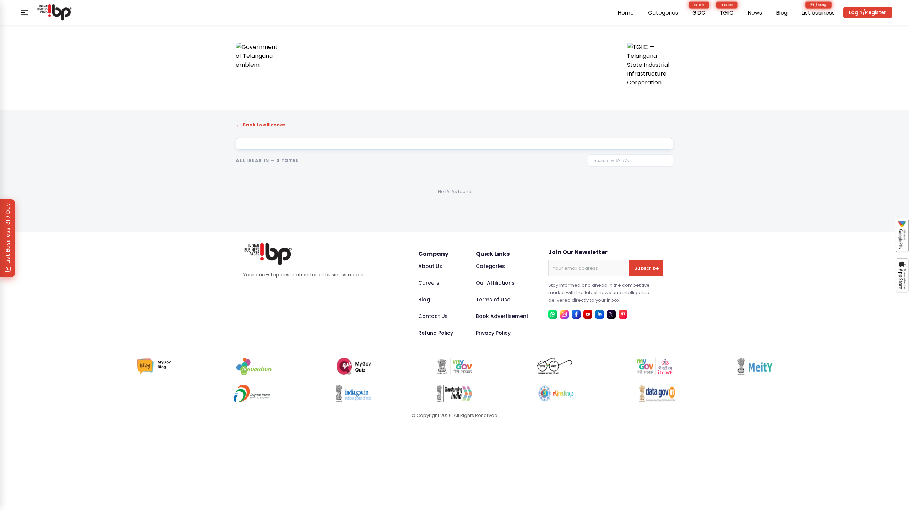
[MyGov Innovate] (254, 366)
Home (626, 12)
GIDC (699, 12)
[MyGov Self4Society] (655, 366)
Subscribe (646, 268)
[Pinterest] (623, 314)
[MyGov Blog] (154, 366)
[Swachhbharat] (554, 366)
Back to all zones (261, 124)
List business (818, 12)
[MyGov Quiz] (354, 366)
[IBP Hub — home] (54, 12)
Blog (782, 12)
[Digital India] (252, 393)
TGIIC (727, 12)
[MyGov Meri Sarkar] (454, 366)
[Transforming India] (454, 393)
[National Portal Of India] (353, 393)
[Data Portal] (657, 393)
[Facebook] (576, 314)
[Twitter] (611, 314)
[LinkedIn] (599, 314)
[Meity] (755, 366)
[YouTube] (587, 314)
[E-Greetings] (555, 393)
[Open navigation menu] (24, 12)
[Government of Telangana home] (259, 66)
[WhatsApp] (552, 314)
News (755, 12)
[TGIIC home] (650, 66)
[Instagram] (564, 314)
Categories (663, 12)
